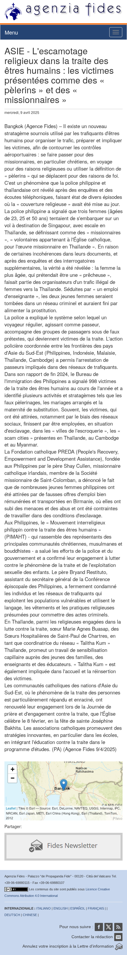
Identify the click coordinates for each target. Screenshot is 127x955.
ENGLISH (60, 908)
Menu (11, 32)
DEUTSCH (12, 915)
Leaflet (11, 808)
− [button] (12, 778)
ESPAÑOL (77, 908)
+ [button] (12, 769)
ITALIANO (43, 908)
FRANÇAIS (96, 908)
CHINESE (30, 915)
